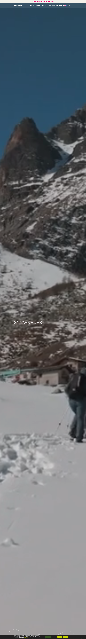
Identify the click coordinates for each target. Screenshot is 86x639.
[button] (67, 5)
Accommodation (45, 5)
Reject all (59, 636)
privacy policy (26, 637)
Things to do (37, 5)
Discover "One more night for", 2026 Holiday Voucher (43, 1)
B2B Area (53, 5)
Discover (32, 5)
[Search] (69, 5)
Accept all (65, 636)
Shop (50, 5)
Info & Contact (59, 5)
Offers (64, 5)
